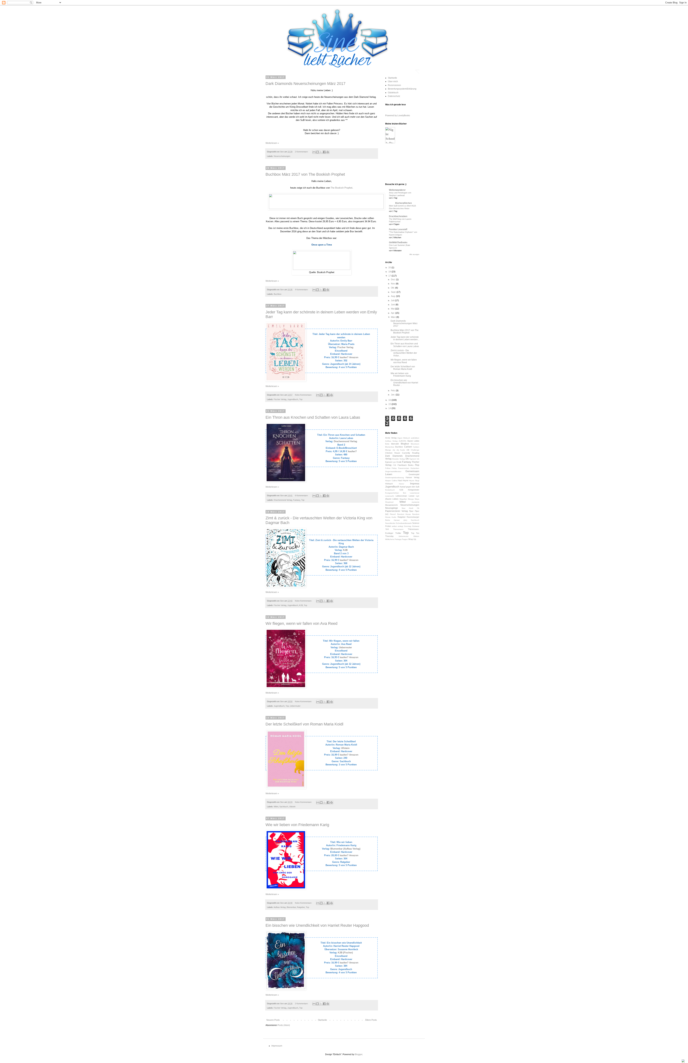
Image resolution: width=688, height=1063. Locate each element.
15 (389, 404)
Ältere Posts (371, 1020)
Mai (393, 308)
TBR (387, 529)
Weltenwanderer (397, 190)
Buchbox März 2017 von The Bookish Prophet (305, 174)
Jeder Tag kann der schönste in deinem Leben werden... (405, 338)
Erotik (399, 462)
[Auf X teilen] (321, 152)
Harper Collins (391, 481)
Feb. (393, 390)
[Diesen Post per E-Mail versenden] (314, 152)
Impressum (276, 1046)
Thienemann (398, 529)
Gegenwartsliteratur (393, 471)
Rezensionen (394, 85)
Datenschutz (394, 96)
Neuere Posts (273, 1020)
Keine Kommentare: (303, 395)
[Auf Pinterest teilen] (327, 152)
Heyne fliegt (414, 481)
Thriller (398, 533)
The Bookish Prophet (341, 187)
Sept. (393, 292)
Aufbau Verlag (280, 907)
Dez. (393, 279)
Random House (404, 514)
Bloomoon (415, 444)
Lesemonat (414, 493)
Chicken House (392, 453)
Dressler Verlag (398, 459)
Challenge (415, 450)
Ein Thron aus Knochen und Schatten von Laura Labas (313, 417)
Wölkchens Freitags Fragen (396, 539)
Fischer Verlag (345, 347)
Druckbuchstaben (398, 216)
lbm (404, 493)
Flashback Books (406, 465)
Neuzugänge (391, 508)
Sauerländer (390, 523)
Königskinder (413, 490)
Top (300, 399)
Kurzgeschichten (392, 493)
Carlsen (408, 447)
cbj (394, 450)
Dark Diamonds (394, 456)
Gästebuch (393, 92)
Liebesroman (401, 496)
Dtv (407, 459)
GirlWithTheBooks (398, 242)
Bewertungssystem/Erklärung (402, 89)
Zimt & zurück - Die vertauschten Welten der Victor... (404, 353)
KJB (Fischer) (345, 952)
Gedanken (414, 468)
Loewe (411, 496)
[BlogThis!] (317, 152)
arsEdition (415, 438)
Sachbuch (283, 806)
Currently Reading (410, 453)
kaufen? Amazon (349, 357)
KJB (345, 550)
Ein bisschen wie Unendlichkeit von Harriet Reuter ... (404, 383)
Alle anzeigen (414, 254)
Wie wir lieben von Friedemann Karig (297, 824)
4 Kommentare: (302, 289)
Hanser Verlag (412, 477)
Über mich (393, 81)
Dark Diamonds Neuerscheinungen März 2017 (305, 83)
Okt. (393, 288)
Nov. (393, 283)
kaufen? (352, 451)
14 (389, 408)
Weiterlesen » (272, 143)
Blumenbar (291, 907)
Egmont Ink (414, 459)
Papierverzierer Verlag (396, 511)
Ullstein (345, 748)
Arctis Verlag (390, 438)
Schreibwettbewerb (404, 523)
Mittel (276, 806)
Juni (393, 304)
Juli (393, 300)
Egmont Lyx (390, 462)
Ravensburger (413, 517)
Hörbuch (389, 484)
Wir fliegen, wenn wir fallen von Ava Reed (301, 623)
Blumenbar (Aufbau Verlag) (345, 848)
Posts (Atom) (284, 1025)
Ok (418, 508)
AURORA (402, 441)
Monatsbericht (391, 505)
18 (389, 271)
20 (389, 267)
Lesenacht (389, 496)
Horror (401, 484)
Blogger (358, 1054)
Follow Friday (391, 468)
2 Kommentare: (302, 152)
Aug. (393, 296)
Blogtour (405, 443)
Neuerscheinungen (282, 156)
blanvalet (395, 444)
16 (389, 400)
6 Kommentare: (302, 495)
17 (389, 276)
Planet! (393, 514)
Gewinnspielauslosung (394, 477)
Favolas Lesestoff (398, 229)
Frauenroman (403, 468)
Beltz (387, 444)
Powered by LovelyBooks (397, 115)
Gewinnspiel (414, 474)
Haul (400, 480)
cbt (408, 450)
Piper (411, 511)
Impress (414, 483)
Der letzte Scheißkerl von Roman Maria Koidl (304, 724)
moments (415, 502)
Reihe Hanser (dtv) (396, 520)
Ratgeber (301, 907)
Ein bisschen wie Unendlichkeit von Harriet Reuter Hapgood (317, 925)
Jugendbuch (292, 399)
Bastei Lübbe (413, 441)
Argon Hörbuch (403, 438)
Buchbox (277, 294)
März (393, 317)
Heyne (405, 480)
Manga (411, 499)
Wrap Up (412, 539)
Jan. (393, 394)
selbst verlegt (397, 526)
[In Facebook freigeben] (324, 152)
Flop (417, 465)
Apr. (393, 313)
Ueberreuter (345, 647)
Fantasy (296, 500)
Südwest (415, 526)
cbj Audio (400, 450)
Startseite (322, 1020)
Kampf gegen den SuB (409, 487)
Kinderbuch (390, 490)
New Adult (407, 508)
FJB (394, 465)
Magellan (403, 499)
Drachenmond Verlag (345, 441)
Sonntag (407, 526)
